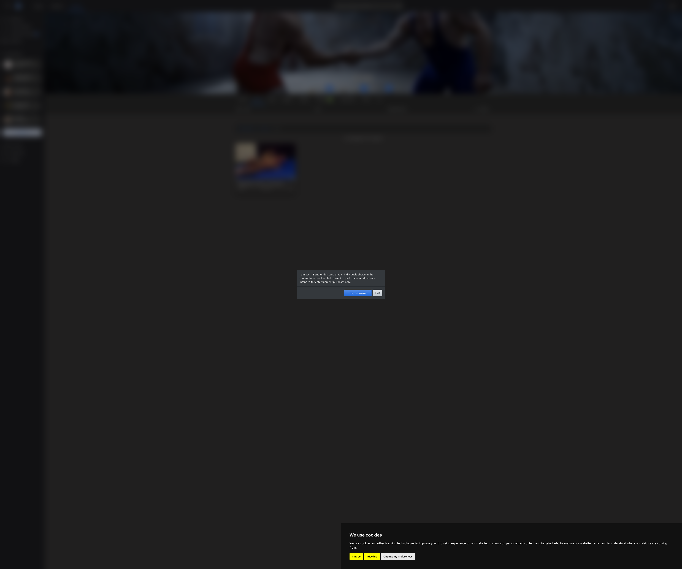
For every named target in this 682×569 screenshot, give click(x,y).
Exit (377, 293)
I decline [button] (372, 556)
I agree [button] (356, 556)
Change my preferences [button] (398, 556)
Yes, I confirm (358, 293)
